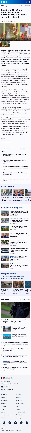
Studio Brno (19, 400)
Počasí (2, 409)
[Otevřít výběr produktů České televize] (29, 2)
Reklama (18, 397)
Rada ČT (18, 406)
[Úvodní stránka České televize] (7, 378)
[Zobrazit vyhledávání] (26, 2)
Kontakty (18, 418)
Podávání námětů (20, 412)
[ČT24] (4, 2)
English (2, 430)
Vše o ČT (3, 418)
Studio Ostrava (19, 403)
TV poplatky (4, 400)
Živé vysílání (4, 397)
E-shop (3, 412)
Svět (3, 142)
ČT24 (2, 20)
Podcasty (3, 406)
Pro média (18, 394)
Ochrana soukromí (10, 430)
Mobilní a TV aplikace (6, 415)
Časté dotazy (19, 415)
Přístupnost (18, 430)
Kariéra (18, 409)
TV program (4, 394)
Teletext (3, 403)
